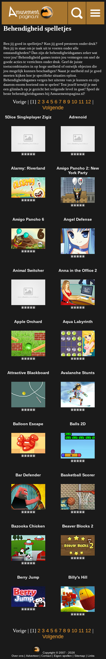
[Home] (31, 12)
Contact (46, 655)
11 (81, 102)
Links (91, 655)
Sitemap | (81, 655)
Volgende (53, 107)
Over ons (17, 655)
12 (88, 102)
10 (74, 102)
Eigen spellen (63, 655)
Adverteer (32, 655)
